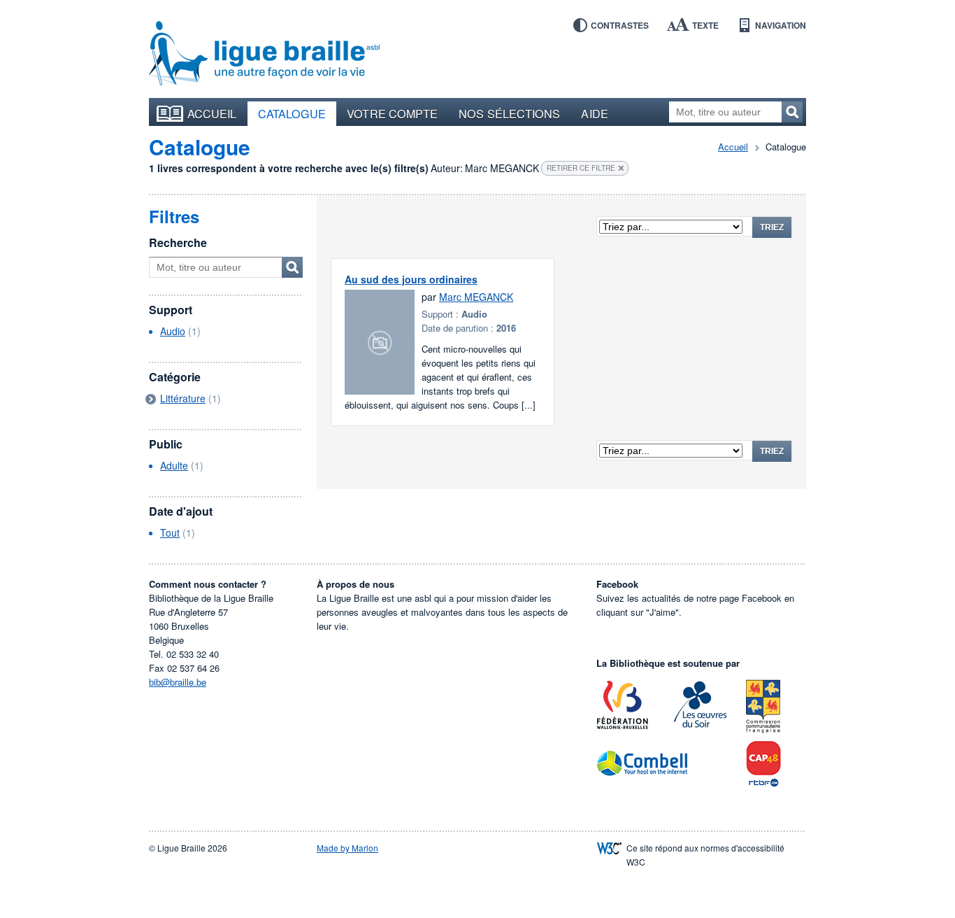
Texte (705, 25)
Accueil (212, 113)
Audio (172, 331)
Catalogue (292, 113)
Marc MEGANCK (476, 297)
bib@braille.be (177, 681)
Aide (594, 113)
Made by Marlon (347, 848)
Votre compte (392, 113)
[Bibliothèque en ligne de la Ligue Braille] (264, 53)
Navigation (780, 25)
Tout (170, 532)
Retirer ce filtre (581, 168)
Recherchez (792, 111)
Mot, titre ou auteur (292, 267)
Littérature (183, 398)
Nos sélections (509, 113)
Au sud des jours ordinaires (411, 279)
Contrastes (620, 25)
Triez (772, 227)
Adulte (174, 465)
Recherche (178, 242)
